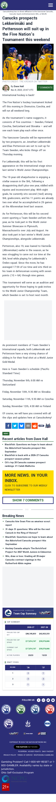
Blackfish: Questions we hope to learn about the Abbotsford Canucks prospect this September (29, 541)
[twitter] (15, 426)
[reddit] (35, 426)
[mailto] (28, 426)
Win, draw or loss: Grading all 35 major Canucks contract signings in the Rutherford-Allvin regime (25, 560)
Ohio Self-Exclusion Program (17, 772)
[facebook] (8, 426)
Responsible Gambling (44, 755)
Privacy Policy (10, 755)
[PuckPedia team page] (48, 426)
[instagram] (43, 700)
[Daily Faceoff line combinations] (41, 426)
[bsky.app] (21, 426)
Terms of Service (25, 755)
